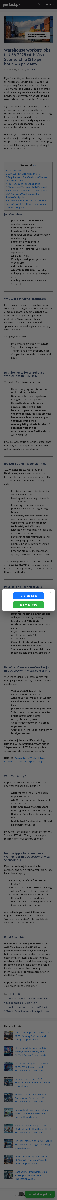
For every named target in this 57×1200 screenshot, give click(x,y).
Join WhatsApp (28, 604)
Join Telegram (28, 595)
